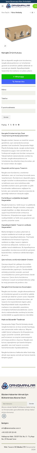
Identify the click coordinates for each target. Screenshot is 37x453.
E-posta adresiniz (8, 107)
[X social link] (11, 124)
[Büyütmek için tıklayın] (5, 46)
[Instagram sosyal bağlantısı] (4, 416)
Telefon (5, 98)
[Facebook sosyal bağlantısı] (8, 124)
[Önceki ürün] (30, 13)
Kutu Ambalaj (17, 12)
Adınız (4, 90)
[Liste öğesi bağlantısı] (18, 428)
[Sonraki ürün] (34, 13)
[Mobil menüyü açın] (3, 6)
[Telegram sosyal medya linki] (18, 124)
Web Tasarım (9, 447)
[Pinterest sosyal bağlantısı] (13, 124)
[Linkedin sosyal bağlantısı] (16, 124)
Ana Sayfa (6, 12)
